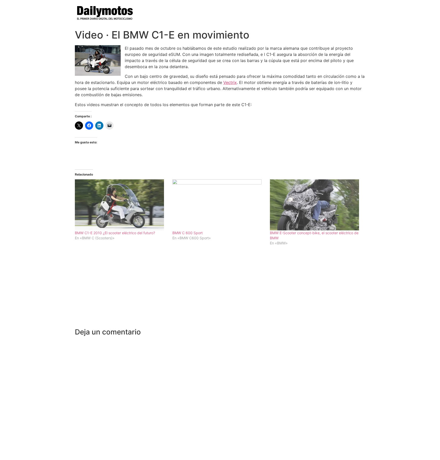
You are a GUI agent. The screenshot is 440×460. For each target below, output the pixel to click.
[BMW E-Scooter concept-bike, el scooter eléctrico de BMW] (316, 204)
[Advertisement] (220, 289)
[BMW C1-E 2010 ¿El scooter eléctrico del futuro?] (121, 204)
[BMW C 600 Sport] (218, 204)
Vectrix (230, 82)
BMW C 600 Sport (187, 233)
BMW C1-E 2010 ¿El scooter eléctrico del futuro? (115, 233)
